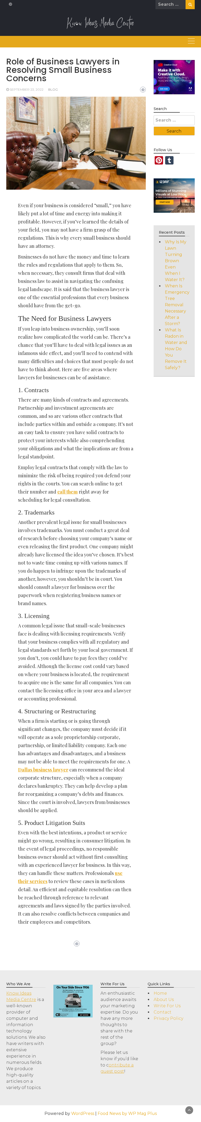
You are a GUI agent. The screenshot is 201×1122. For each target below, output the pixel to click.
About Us (164, 999)
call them (67, 492)
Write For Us (167, 1005)
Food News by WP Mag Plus (127, 1113)
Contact (162, 1012)
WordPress (82, 1113)
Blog (53, 89)
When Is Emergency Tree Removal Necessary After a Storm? (177, 304)
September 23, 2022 (26, 89)
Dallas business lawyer (43, 770)
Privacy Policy (168, 1018)
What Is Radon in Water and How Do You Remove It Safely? (176, 348)
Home (160, 993)
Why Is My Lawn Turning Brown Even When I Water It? (175, 260)
